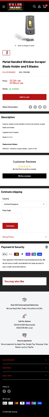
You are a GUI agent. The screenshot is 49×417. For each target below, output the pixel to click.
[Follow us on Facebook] (4, 391)
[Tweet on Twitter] (40, 107)
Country (6, 199)
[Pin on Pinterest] (35, 107)
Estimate (10, 226)
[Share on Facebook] (30, 107)
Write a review (24, 176)
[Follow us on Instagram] (9, 391)
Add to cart (24, 97)
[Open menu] (4, 7)
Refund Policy (8, 237)
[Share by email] (44, 107)
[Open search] (34, 6)
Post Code (7, 210)
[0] (44, 6)
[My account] (39, 6)
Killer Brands (9, 72)
